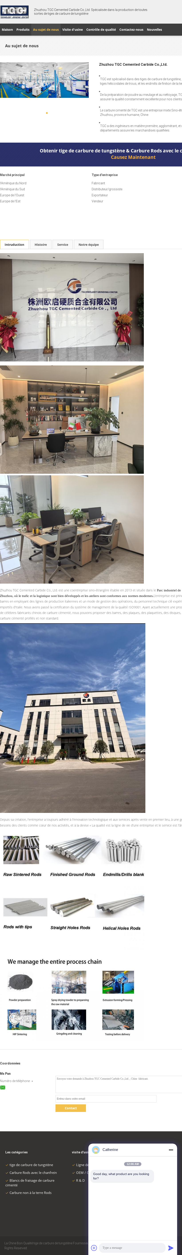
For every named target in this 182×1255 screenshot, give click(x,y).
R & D (80, 1180)
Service (62, 244)
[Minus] (171, 1149)
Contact (71, 1108)
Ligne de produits (89, 1165)
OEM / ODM (85, 1172)
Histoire (41, 244)
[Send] (170, 1248)
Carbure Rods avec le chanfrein (33, 1172)
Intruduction (14, 244)
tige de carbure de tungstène (31, 1165)
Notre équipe (89, 244)
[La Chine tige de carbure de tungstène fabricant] (14, 12)
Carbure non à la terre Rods (30, 1192)
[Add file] (94, 1248)
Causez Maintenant (133, 157)
